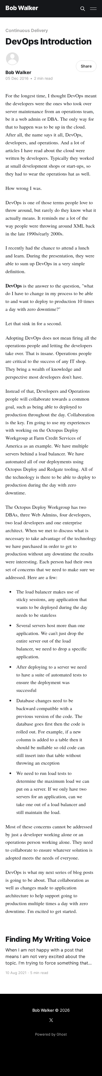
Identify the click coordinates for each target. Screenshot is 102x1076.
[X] (51, 1020)
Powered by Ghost (51, 1034)
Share (86, 66)
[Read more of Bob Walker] (12, 59)
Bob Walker (21, 8)
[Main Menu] (93, 9)
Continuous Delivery (26, 30)
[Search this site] (82, 8)
